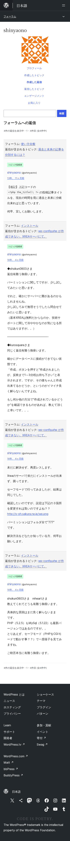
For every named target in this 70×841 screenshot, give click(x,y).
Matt (9, 762)
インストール (29, 225)
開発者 (8, 738)
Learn (7, 725)
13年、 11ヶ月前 (15, 178)
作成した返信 (34, 82)
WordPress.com (16, 756)
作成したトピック (34, 75)
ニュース (9, 701)
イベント (42, 732)
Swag (42, 744)
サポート (9, 732)
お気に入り (34, 102)
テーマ (41, 701)
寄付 (41, 738)
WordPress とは (14, 694)
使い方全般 (28, 144)
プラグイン (44, 707)
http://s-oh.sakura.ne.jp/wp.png (27, 514)
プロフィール (34, 68)
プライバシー (12, 713)
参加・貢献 (44, 725)
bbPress (11, 769)
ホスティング (12, 707)
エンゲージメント (34, 95)
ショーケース (45, 694)
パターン (42, 713)
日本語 (16, 791)
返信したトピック (34, 88)
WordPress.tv (14, 744)
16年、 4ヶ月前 (15, 260)
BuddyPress (13, 775)
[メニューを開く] (64, 5)
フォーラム (10, 16)
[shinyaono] (35, 50)
